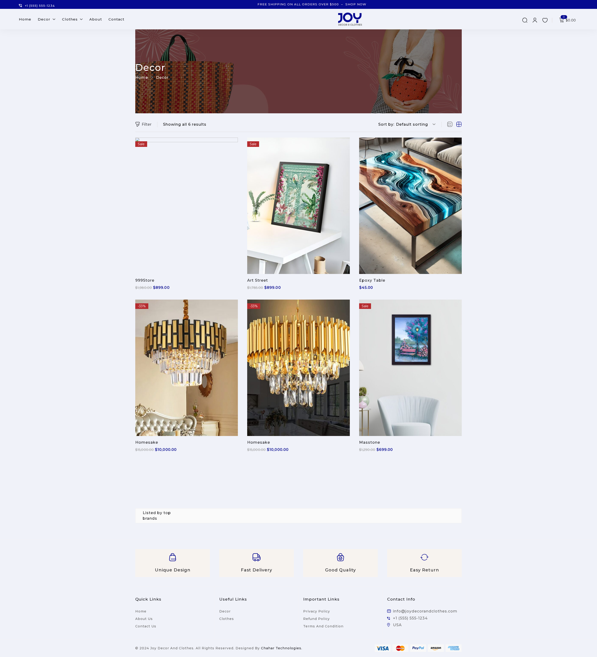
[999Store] (186, 206)
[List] (450, 124)
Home (141, 77)
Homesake (146, 442)
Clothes (226, 619)
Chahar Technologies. (281, 648)
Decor (225, 611)
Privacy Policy (316, 611)
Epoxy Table (372, 280)
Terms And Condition (323, 626)
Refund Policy (316, 619)
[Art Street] (298, 206)
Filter (147, 124)
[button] (415, 124)
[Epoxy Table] (410, 206)
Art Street (257, 280)
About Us (144, 619)
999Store (144, 280)
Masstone (369, 442)
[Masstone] (410, 368)
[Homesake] (186, 368)
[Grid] (459, 124)
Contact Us (145, 626)
